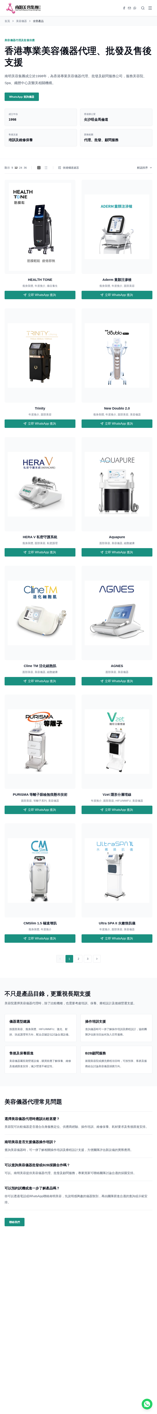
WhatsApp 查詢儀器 (21, 96)
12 (16, 167)
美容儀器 (21, 21)
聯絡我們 (14, 1222)
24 (20, 167)
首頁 (7, 21)
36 (25, 167)
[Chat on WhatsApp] (147, 1404)
